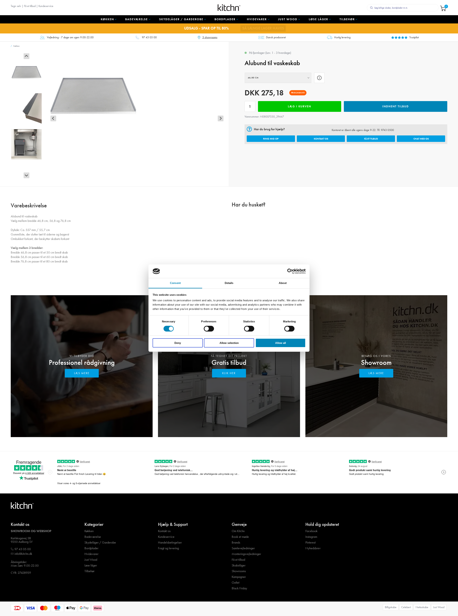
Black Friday (239, 588)
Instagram (311, 537)
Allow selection (229, 342)
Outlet (235, 583)
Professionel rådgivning (82, 362)
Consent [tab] (175, 282)
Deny (177, 342)
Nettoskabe (422, 607)
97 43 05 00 (149, 37)
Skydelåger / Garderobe (100, 542)
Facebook (311, 531)
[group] (26, 72)
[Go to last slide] (26, 56)
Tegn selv (16, 6)
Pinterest (310, 542)
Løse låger (90, 565)
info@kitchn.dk (23, 554)
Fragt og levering (168, 548)
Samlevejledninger (243, 548)
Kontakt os (321, 138)
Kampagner (239, 577)
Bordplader (91, 548)
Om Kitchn (238, 531)
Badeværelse (92, 537)
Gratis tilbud (228, 362)
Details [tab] (229, 282)
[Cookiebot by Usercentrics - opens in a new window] (290, 271)
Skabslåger (238, 565)
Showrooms (239, 571)
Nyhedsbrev (313, 548)
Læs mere (81, 373)
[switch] (209, 329)
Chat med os (421, 138)
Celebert (406, 607)
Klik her (229, 373)
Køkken (89, 531)
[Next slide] (26, 175)
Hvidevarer (91, 554)
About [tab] (283, 282)
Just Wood (90, 560)
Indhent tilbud (395, 106)
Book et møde (240, 537)
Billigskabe (390, 607)
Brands (236, 542)
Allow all (280, 342)
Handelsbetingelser (170, 542)
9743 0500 (387, 130)
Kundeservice (45, 6)
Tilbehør (89, 571)
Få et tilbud (30, 6)
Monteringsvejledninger (246, 554)
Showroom (376, 362)
